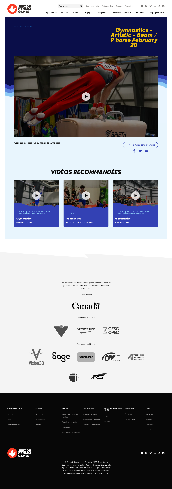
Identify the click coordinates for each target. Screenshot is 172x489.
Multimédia (66, 427)
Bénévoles (150, 425)
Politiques (11, 419)
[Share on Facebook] (134, 151)
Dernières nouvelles (70, 422)
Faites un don (107, 6)
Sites (106, 416)
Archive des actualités (71, 432)
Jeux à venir (39, 414)
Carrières (107, 421)
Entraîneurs (150, 430)
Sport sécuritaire (92, 6)
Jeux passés (40, 419)
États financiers (14, 425)
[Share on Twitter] (140, 151)
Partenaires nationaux (92, 419)
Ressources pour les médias (70, 416)
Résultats (128, 13)
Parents (149, 419)
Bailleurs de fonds (90, 414)
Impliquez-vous (157, 13)
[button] (129, 6)
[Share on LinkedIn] (146, 151)
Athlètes (117, 13)
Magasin (118, 6)
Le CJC (11, 414)
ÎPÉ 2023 (128, 414)
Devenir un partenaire (91, 425)
